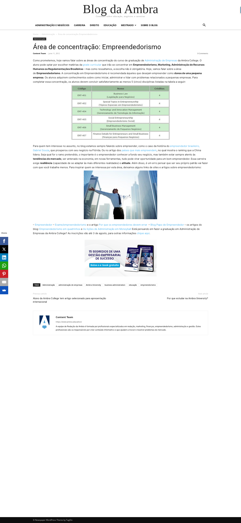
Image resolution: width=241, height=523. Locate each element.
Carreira (79, 25)
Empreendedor (43, 224)
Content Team (39, 53)
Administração (48, 34)
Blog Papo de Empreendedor (167, 224)
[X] (4, 249)
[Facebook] (4, 241)
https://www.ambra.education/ (69, 322)
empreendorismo (148, 285)
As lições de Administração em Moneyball (107, 229)
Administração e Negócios (52, 25)
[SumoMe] (4, 290)
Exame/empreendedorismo (70, 224)
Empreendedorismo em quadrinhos (59, 229)
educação (133, 285)
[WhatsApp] (4, 266)
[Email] (4, 282)
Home (36, 34)
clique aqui (143, 233)
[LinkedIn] (4, 257)
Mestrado (127, 25)
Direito (94, 25)
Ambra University (93, 285)
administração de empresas (70, 285)
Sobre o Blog (149, 25)
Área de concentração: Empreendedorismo (97, 47)
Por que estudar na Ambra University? (187, 298)
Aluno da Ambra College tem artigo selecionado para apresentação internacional (69, 300)
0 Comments (202, 53)
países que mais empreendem (139, 150)
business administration (115, 285)
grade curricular (91, 64)
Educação (110, 25)
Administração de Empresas (161, 60)
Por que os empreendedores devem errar (123, 224)
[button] (204, 25)
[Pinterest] (4, 274)
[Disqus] (120, 384)
